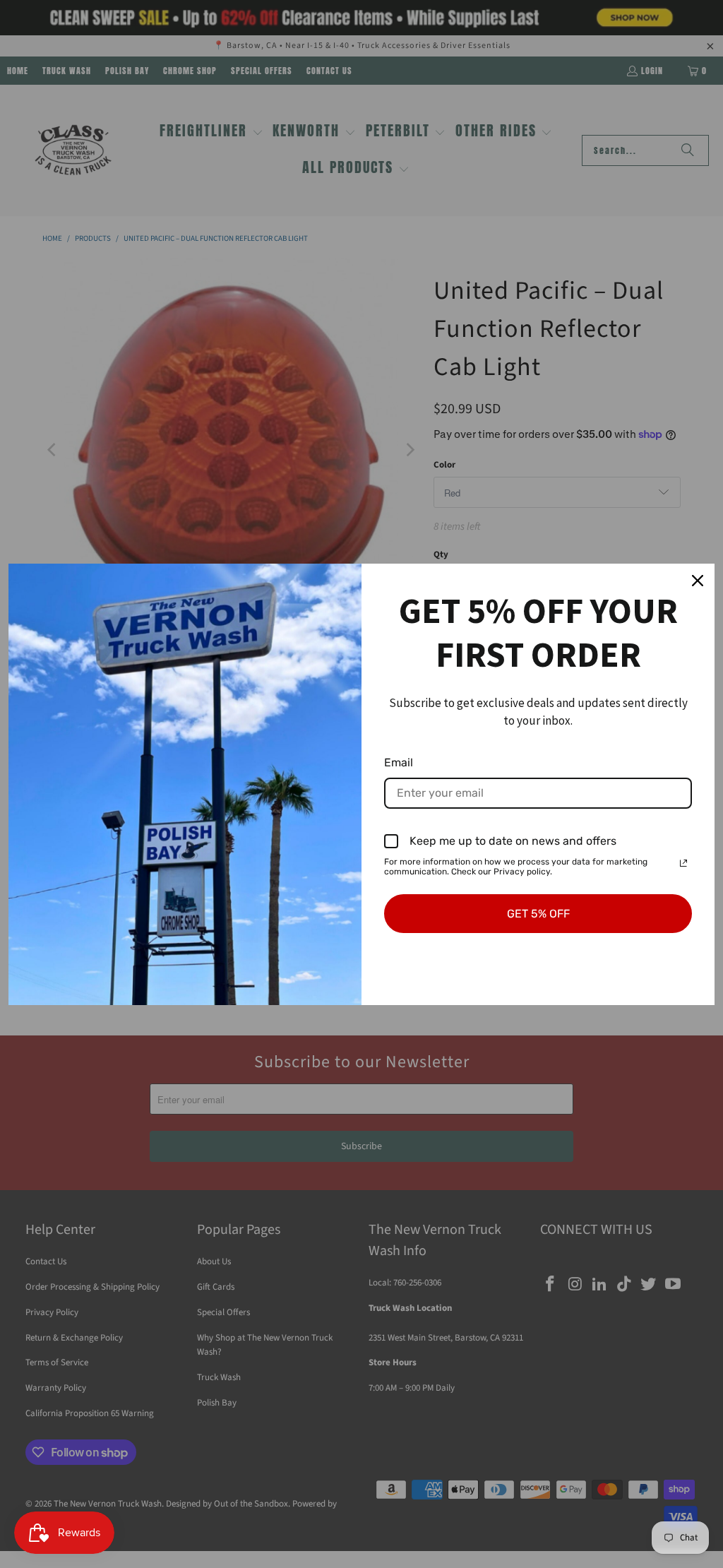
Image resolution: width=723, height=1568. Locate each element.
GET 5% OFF (538, 913)
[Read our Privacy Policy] (683, 863)
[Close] (698, 581)
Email (398, 762)
